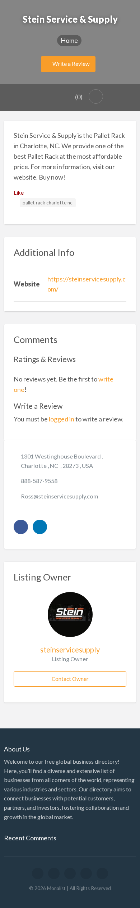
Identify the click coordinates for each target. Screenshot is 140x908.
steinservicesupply (70, 649)
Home (69, 40)
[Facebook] (21, 527)
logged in (61, 419)
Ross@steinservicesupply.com (59, 496)
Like (19, 192)
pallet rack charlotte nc (48, 202)
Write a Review (70, 63)
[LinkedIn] (40, 527)
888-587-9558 (39, 480)
